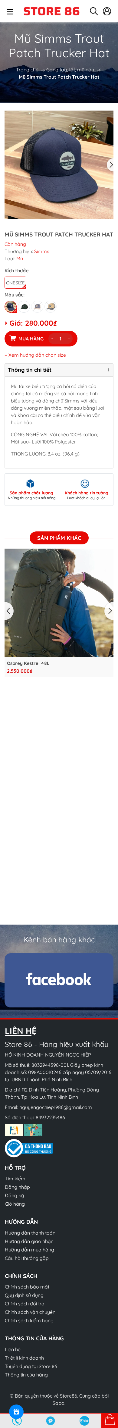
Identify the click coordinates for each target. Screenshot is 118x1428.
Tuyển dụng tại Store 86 (31, 1366)
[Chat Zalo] (84, 1421)
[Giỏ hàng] (109, 1420)
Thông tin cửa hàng (26, 1375)
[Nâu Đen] (50, 307)
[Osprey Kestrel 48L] (59, 603)
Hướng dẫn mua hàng (29, 1250)
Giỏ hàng (15, 1204)
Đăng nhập (17, 1187)
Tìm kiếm (15, 1179)
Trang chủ (27, 70)
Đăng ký (14, 1195)
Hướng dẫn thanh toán (30, 1233)
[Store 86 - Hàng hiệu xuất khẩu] (51, 11)
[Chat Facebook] (51, 1421)
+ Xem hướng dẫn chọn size (35, 355)
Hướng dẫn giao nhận (29, 1241)
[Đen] (11, 307)
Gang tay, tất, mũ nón (70, 70)
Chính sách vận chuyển (30, 1312)
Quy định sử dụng (24, 1295)
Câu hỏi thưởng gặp (27, 1258)
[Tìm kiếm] (93, 11)
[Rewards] (16, 1412)
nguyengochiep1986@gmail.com (55, 1107)
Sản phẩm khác (59, 537)
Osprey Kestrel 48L (28, 663)
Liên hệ (13, 1349)
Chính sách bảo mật (27, 1287)
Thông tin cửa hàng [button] (34, 1338)
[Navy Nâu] (37, 307)
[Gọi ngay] (17, 1421)
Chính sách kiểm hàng (29, 1320)
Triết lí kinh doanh (24, 1358)
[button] (110, 164)
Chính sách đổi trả (24, 1304)
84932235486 (50, 1117)
